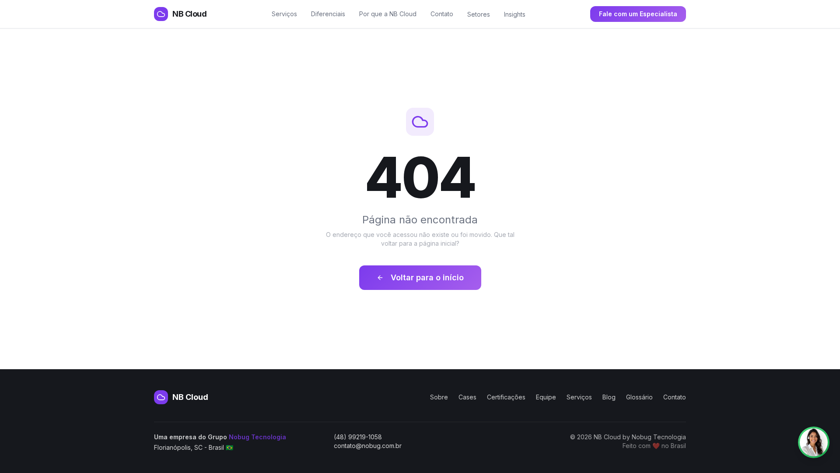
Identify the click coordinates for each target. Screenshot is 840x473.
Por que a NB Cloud (387, 14)
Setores (478, 14)
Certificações (506, 397)
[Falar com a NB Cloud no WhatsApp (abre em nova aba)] (814, 442)
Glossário (639, 397)
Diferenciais (328, 14)
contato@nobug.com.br (368, 445)
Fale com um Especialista (638, 14)
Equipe (546, 397)
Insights (514, 14)
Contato (441, 14)
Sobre (439, 397)
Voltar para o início (427, 277)
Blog (609, 397)
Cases (467, 397)
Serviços (284, 14)
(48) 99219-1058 (358, 437)
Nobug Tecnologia (257, 437)
